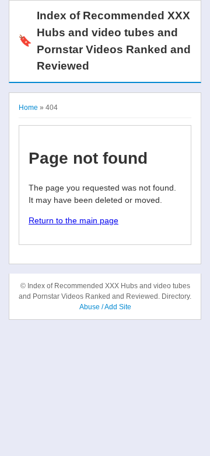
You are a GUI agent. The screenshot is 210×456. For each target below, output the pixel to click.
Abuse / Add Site (105, 307)
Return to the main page (73, 220)
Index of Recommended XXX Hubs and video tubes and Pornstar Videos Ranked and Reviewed (104, 40)
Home (28, 107)
